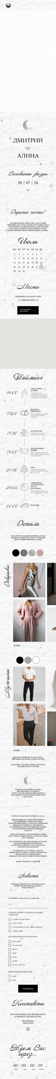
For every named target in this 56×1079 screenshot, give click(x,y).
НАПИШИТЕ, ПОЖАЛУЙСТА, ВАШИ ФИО (23, 898)
